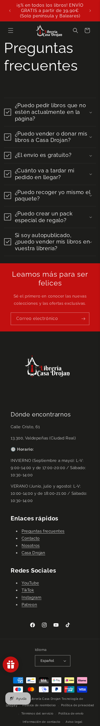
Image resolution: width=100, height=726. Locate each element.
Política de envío (71, 713)
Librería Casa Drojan (45, 699)
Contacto (31, 538)
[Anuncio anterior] (10, 11)
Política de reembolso (39, 705)
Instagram (31, 597)
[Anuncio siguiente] (90, 11)
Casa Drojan (33, 552)
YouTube (30, 583)
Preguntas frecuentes (43, 531)
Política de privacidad (77, 705)
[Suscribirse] (83, 318)
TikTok (28, 590)
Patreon (29, 604)
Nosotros (31, 545)
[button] (11, 30)
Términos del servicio (37, 713)
